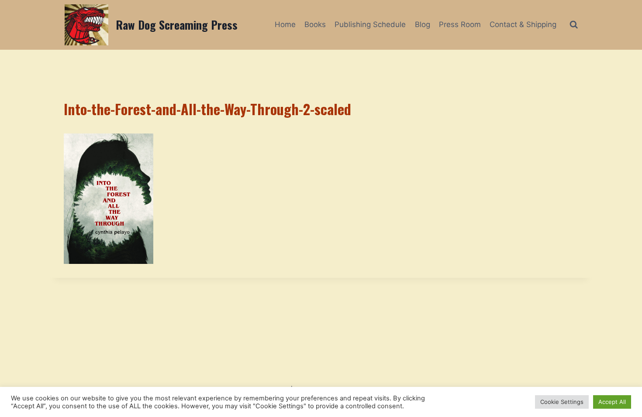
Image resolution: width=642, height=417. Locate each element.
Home (285, 24)
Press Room (460, 24)
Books (315, 24)
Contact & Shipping (523, 24)
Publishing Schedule (370, 24)
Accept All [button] (612, 401)
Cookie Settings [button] (561, 401)
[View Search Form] (574, 25)
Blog (422, 24)
